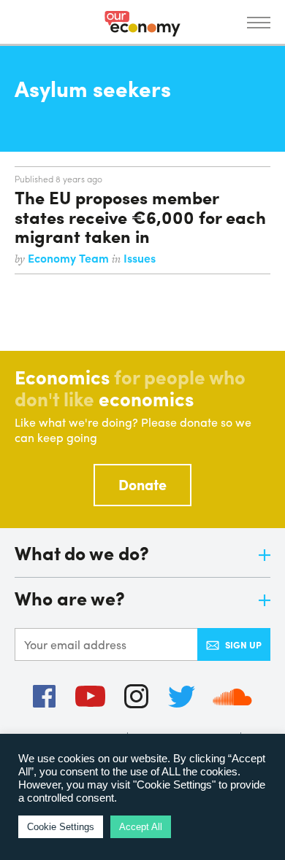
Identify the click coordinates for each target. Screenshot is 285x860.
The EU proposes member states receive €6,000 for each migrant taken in (140, 216)
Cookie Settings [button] (60, 826)
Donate (142, 484)
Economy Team (70, 257)
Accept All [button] (140, 826)
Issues (139, 257)
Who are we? (70, 599)
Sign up (243, 644)
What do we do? (82, 554)
